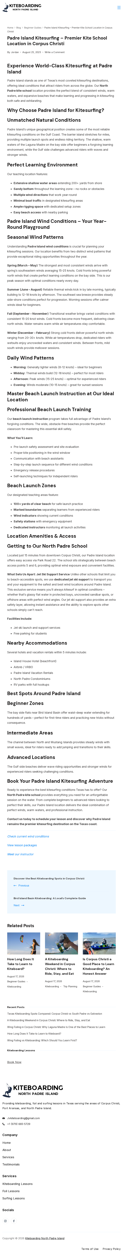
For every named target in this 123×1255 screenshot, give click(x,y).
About (6, 1150)
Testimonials (11, 1164)
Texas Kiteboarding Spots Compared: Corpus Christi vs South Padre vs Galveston (54, 1013)
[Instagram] (5, 1221)
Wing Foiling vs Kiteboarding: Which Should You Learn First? (42, 1040)
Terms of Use (90, 1248)
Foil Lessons (11, 1191)
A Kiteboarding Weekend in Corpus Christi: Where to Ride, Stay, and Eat (48, 1020)
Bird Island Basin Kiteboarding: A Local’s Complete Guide (50, 898)
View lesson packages (22, 845)
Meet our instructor (20, 854)
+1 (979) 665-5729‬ (18, 1124)
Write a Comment (55, 52)
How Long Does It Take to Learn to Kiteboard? (20, 964)
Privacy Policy (112, 1248)
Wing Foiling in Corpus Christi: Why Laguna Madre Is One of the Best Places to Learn (56, 1027)
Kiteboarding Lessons (17, 1184)
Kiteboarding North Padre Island (44, 1238)
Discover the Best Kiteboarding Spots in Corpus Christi (49, 878)
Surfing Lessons (13, 1198)
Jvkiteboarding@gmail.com (23, 1118)
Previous (23, 885)
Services (8, 1157)
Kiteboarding (14, 986)
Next (16, 905)
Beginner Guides (16, 981)
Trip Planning (70, 986)
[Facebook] (14, 1221)
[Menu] (119, 7)
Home (6, 1142)
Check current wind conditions (28, 836)
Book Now (14, 1062)
